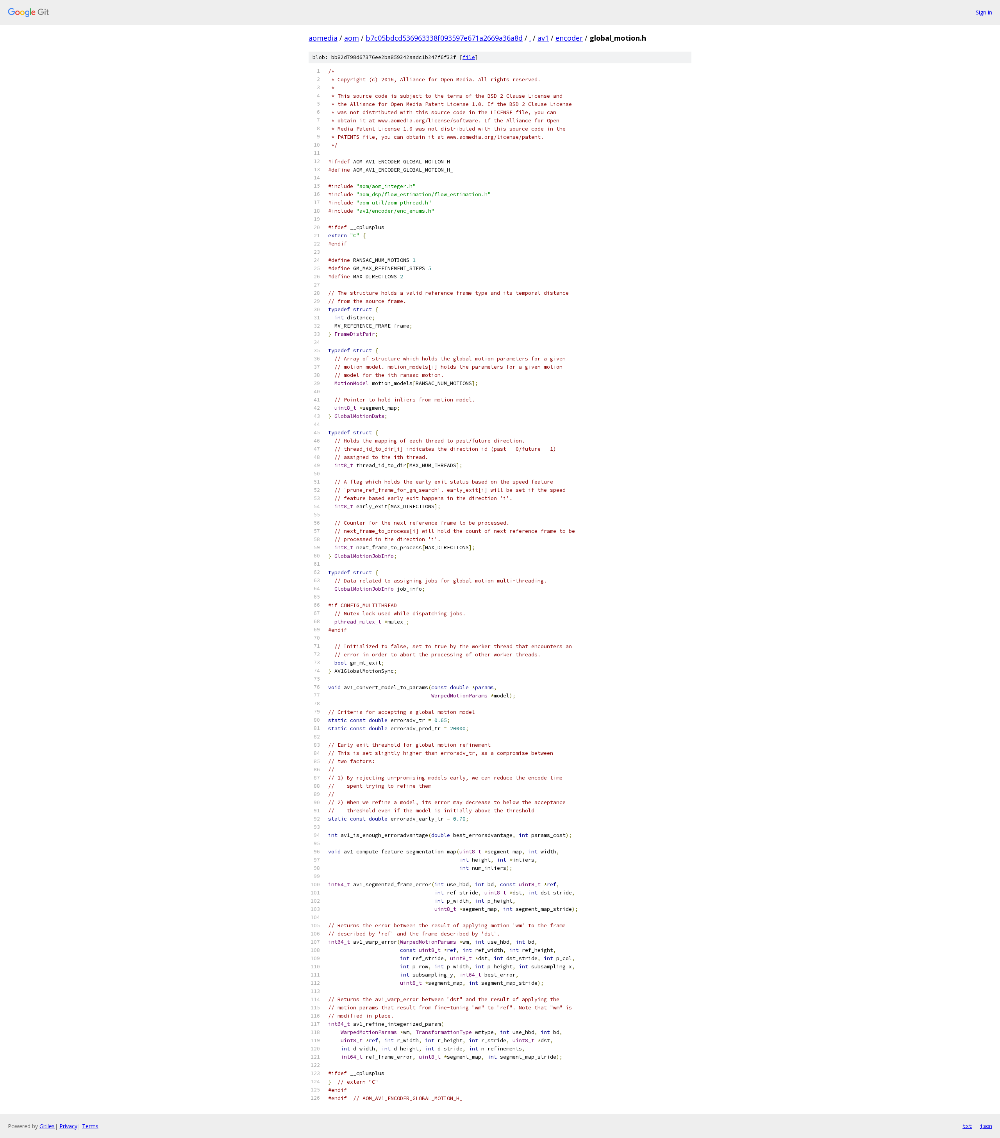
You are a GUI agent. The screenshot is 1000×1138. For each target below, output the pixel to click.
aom (351, 38)
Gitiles (47, 1126)
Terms (90, 1126)
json (986, 1125)
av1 (543, 38)
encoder (569, 38)
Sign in (984, 12)
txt (967, 1125)
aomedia (323, 38)
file (468, 57)
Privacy (68, 1126)
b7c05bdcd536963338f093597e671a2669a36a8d (444, 38)
